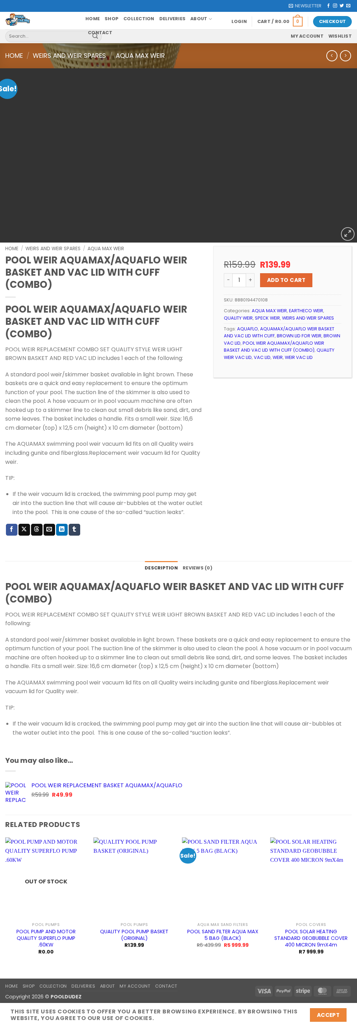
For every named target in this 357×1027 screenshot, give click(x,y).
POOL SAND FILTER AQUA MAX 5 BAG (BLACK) (222, 934)
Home (92, 19)
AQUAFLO (247, 329)
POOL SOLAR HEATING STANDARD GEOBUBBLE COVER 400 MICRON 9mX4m (311, 938)
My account (307, 36)
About (198, 19)
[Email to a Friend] (49, 530)
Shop (112, 19)
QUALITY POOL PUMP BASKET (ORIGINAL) (134, 934)
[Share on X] (24, 530)
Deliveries (172, 19)
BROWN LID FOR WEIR (299, 336)
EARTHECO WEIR (306, 311)
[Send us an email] (348, 5)
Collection (138, 19)
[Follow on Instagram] (335, 5)
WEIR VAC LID (299, 357)
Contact (100, 33)
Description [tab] (161, 568)
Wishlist (340, 36)
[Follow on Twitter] (342, 5)
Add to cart (286, 280)
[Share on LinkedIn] (62, 530)
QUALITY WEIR (238, 318)
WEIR (278, 357)
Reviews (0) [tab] (197, 568)
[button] (305, 6)
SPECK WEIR (267, 318)
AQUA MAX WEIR (140, 55)
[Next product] (331, 55)
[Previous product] (345, 55)
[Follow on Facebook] (328, 5)
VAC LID (262, 357)
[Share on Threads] (37, 530)
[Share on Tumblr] (74, 530)
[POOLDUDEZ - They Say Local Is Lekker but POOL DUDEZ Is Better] (40, 20)
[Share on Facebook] (11, 530)
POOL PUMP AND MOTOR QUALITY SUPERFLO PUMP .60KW (46, 938)
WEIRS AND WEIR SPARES (69, 55)
